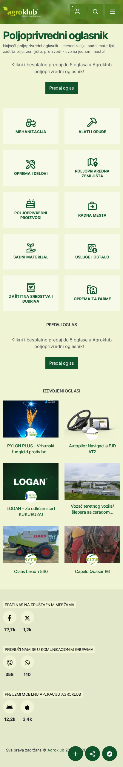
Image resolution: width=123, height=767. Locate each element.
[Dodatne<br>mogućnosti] (109, 753)
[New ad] (75, 753)
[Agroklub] (22, 11)
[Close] (95, 11)
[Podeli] (92, 753)
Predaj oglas (61, 87)
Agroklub (55, 750)
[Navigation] (112, 11)
